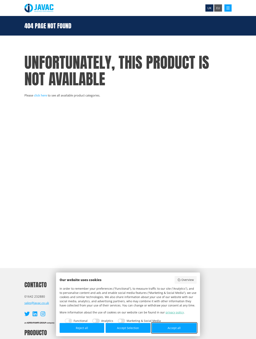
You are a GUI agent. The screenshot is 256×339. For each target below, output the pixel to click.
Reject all (82, 328)
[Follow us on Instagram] (43, 313)
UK (209, 8)
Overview (187, 280)
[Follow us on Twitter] (27, 313)
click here (40, 95)
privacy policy (175, 312)
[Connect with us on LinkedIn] (35, 313)
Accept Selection (128, 328)
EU (218, 8)
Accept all (174, 328)
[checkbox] (75, 321)
